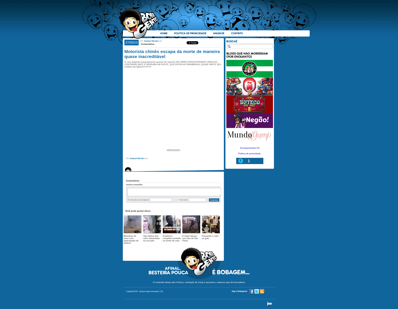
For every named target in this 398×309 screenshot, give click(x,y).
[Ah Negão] (249, 127)
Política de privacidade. (249, 153)
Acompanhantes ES (249, 148)
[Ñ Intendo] (249, 94)
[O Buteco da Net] (249, 112)
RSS (262, 291)
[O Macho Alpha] (249, 77)
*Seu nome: (183, 200)
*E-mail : (138, 200)
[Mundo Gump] (249, 143)
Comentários (147, 44)
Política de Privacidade (190, 33)
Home (163, 33)
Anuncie (218, 33)
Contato (237, 33)
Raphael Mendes (151, 41)
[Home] (139, 23)
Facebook (251, 291)
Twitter (256, 291)
